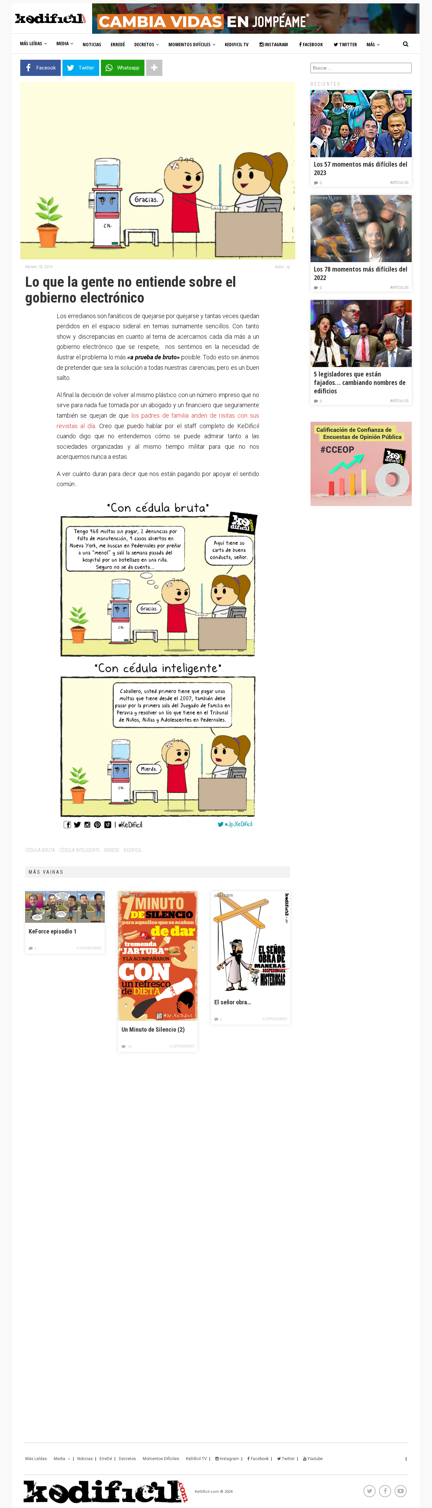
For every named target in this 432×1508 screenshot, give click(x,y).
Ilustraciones (89, 948)
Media (62, 43)
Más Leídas (31, 43)
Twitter (347, 44)
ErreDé (118, 44)
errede (111, 850)
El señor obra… (232, 1002)
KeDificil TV (236, 44)
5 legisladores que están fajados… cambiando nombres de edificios (360, 382)
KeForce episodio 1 (53, 931)
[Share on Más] (154, 68)
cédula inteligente (79, 850)
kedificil (133, 850)
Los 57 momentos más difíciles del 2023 (360, 168)
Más (371, 44)
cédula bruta (40, 850)
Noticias (92, 44)
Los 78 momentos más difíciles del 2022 (360, 273)
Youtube (314, 1458)
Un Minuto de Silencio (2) (153, 1029)
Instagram (276, 44)
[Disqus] (157, 1156)
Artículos (399, 183)
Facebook (312, 44)
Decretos (144, 44)
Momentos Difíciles (189, 44)
